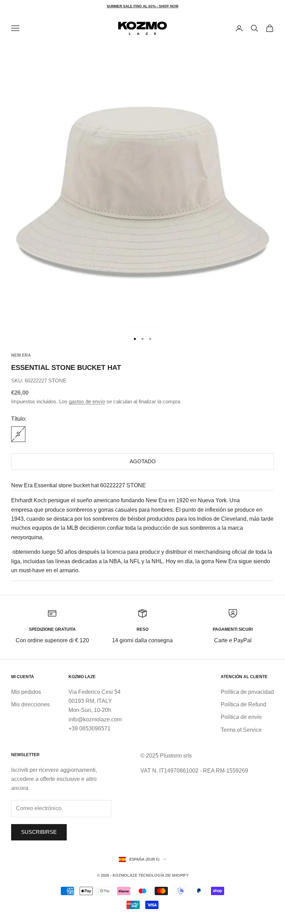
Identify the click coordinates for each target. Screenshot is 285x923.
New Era (21, 355)
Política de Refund (243, 704)
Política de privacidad (247, 692)
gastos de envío (87, 401)
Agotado (143, 461)
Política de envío (241, 717)
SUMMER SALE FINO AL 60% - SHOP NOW (142, 6)
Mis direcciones (30, 704)
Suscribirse (39, 832)
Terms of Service (241, 730)
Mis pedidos (26, 692)
